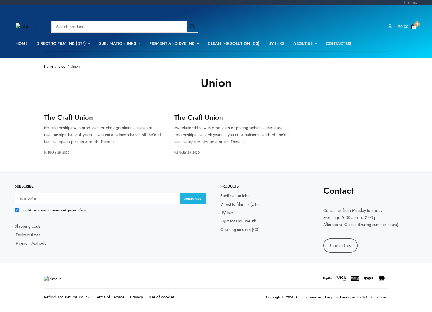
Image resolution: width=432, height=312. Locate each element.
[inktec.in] (26, 26)
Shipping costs (28, 226)
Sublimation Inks (117, 43)
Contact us (332, 210)
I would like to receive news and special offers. (53, 210)
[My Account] (390, 26)
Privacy (136, 297)
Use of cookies (162, 297)
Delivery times (28, 235)
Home (22, 43)
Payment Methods (30, 243)
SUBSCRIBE (192, 198)
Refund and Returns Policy (66, 297)
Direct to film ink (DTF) (61, 43)
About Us (303, 43)
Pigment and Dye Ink (172, 43)
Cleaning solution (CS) (233, 43)
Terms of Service (109, 297)
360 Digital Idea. (375, 297)
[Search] (192, 26)
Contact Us (338, 43)
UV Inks (276, 43)
